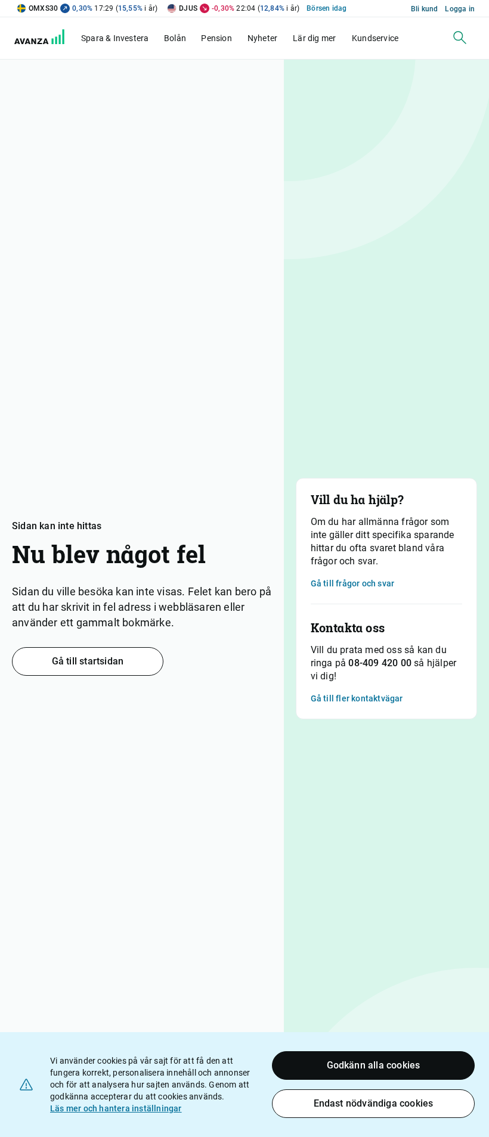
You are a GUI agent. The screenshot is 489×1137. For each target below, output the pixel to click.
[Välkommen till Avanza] (46, 41)
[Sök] (459, 37)
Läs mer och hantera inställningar (116, 1108)
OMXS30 (43, 8)
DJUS (188, 8)
